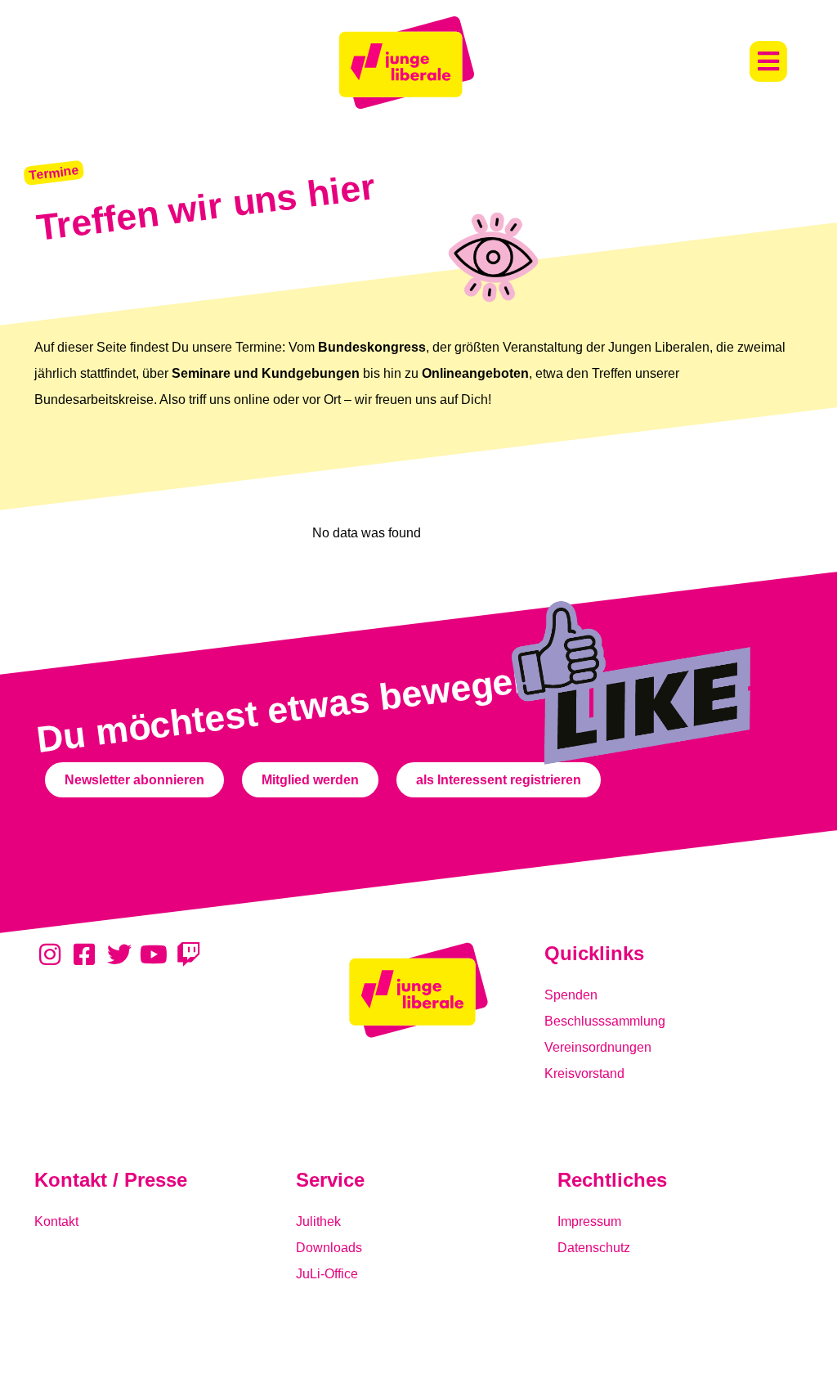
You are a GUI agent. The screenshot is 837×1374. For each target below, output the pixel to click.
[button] (768, 61)
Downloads (329, 1248)
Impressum (589, 1221)
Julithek (318, 1221)
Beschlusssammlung (604, 1021)
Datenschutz (593, 1248)
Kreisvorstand (584, 1073)
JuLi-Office (327, 1274)
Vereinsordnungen (597, 1047)
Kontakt (56, 1221)
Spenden (571, 995)
